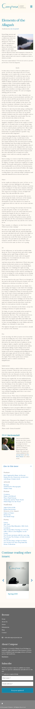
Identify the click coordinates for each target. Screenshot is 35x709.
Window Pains (8, 488)
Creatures (7, 494)
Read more (5, 656)
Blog (3, 630)
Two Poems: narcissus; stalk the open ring (16, 535)
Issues (4, 624)
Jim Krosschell (14, 29)
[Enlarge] (31, 36)
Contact (4, 632)
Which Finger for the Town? (12, 501)
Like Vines (7, 524)
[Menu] (31, 6)
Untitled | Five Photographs (12, 486)
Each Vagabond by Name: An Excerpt (14, 475)
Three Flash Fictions (10, 498)
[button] (31, 466)
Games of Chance (9, 513)
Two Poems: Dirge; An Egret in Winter (15, 540)
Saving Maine (20, 455)
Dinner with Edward (10, 496)
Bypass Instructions (10, 509)
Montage (6, 485)
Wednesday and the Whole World (14, 500)
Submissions (5, 627)
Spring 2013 (13, 594)
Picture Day (7, 515)
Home (3, 619)
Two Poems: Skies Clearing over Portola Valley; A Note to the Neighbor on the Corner (16, 531)
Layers (6, 522)
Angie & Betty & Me (9, 507)
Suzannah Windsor (7, 707)
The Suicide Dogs (9, 516)
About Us (4, 622)
